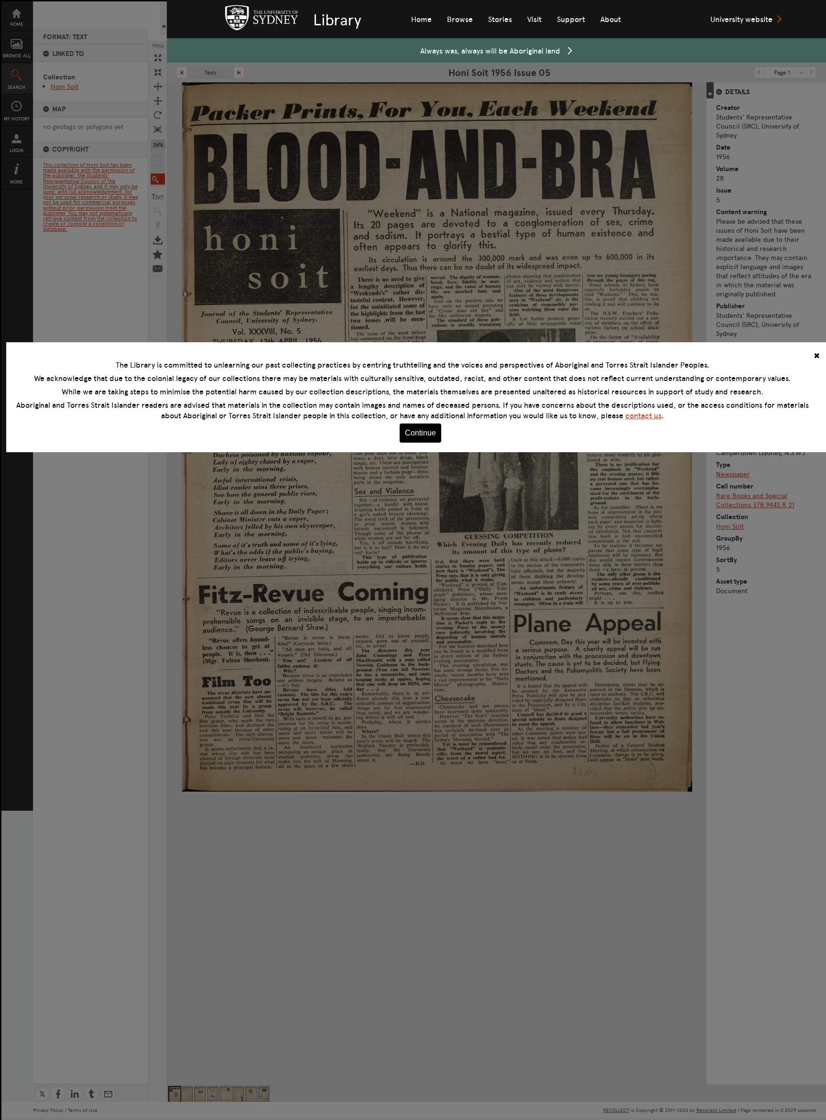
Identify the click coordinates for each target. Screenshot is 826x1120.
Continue (420, 433)
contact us (643, 415)
